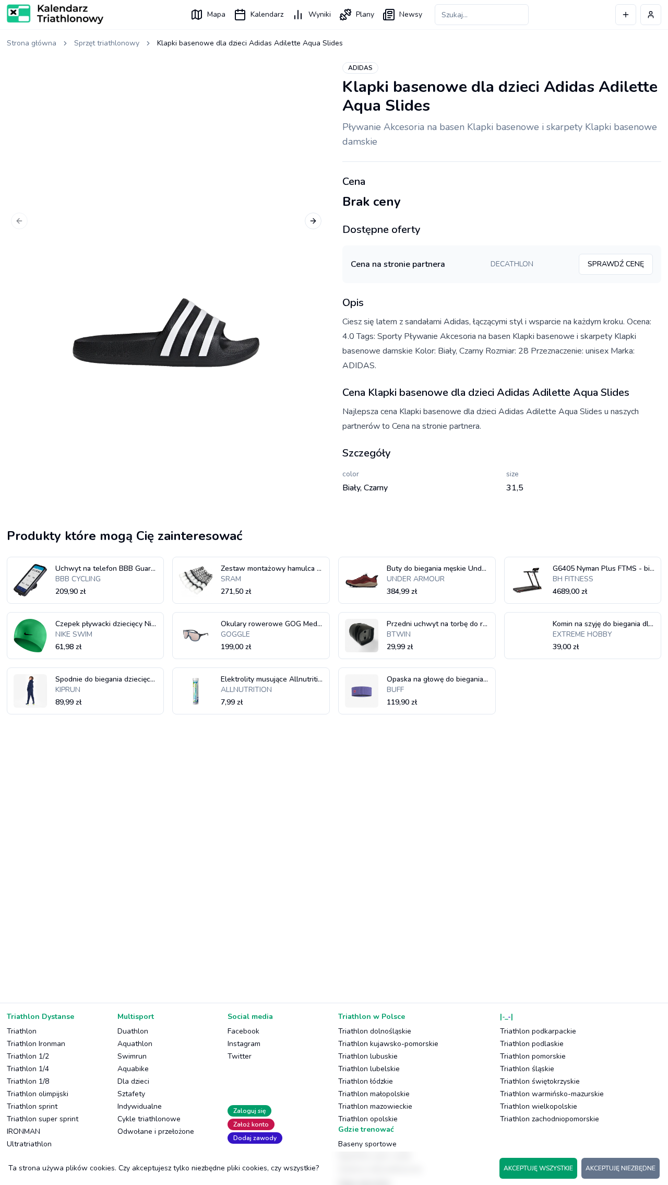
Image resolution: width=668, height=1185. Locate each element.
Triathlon (22, 1031)
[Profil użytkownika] (650, 14)
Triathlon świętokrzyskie (540, 1081)
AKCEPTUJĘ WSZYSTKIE (538, 1168)
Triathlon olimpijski (37, 1094)
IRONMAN (23, 1131)
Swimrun (132, 1056)
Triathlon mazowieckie (375, 1106)
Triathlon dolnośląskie (374, 1031)
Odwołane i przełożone (155, 1131)
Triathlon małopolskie (374, 1094)
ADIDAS (360, 68)
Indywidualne (139, 1106)
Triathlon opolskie (368, 1119)
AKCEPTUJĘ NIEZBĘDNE (620, 1168)
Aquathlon (134, 1044)
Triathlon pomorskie (533, 1056)
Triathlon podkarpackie (538, 1031)
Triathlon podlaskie (532, 1044)
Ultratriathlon (29, 1144)
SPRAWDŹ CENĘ (616, 264)
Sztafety (131, 1094)
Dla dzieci (133, 1081)
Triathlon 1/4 (28, 1069)
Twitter (240, 1056)
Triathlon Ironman (36, 1044)
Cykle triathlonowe (149, 1119)
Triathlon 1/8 (28, 1081)
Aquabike (133, 1069)
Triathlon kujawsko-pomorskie (388, 1044)
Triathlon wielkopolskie (538, 1106)
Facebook (243, 1031)
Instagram (244, 1044)
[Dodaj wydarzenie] (625, 14)
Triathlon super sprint (42, 1119)
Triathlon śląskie (527, 1069)
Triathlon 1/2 (28, 1056)
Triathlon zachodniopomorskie (549, 1119)
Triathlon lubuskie (368, 1056)
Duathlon (132, 1031)
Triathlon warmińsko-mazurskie (552, 1094)
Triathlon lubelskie (369, 1069)
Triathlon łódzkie (365, 1081)
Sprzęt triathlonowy (106, 43)
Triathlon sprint (32, 1106)
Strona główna (31, 43)
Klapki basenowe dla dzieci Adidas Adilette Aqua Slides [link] (250, 43)
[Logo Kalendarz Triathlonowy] (55, 14)
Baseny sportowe (367, 1144)
